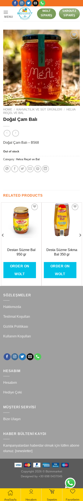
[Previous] (3, 244)
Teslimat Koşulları (16, 316)
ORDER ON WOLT (19, 270)
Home (7, 109)
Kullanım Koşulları (17, 336)
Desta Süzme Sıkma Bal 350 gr (61, 252)
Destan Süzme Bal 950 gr (21, 252)
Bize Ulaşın (12, 419)
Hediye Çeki (12, 392)
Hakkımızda (12, 307)
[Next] (80, 244)
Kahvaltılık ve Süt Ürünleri (39, 109)
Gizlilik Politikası (15, 326)
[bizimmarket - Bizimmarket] (25, 13)
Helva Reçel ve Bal (28, 159)
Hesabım (10, 382)
